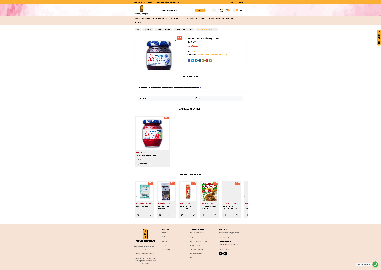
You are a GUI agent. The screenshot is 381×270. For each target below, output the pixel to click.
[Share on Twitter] (192, 60)
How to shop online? (197, 233)
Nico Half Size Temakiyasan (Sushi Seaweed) (230, 208)
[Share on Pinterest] (206, 60)
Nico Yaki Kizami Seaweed (164, 207)
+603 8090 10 (223, 237)
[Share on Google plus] (203, 60)
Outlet (164, 237)
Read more (208, 215)
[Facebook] (221, 253)
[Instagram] (225, 253)
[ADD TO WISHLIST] (150, 163)
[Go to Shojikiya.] (138, 29)
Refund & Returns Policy (198, 241)
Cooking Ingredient (204, 54)
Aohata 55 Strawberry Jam (146, 155)
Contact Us (166, 249)
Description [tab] (190, 76)
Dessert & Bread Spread (220, 54)
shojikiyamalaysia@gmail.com (229, 233)
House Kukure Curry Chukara (209, 207)
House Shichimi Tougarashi (185, 207)
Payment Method (196, 254)
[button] (175, 40)
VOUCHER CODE (379, 37)
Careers (165, 241)
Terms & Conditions (197, 249)
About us (165, 233)
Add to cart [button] (143, 163)
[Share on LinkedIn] (196, 60)
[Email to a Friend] (210, 60)
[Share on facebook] (189, 60)
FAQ (191, 258)
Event (164, 245)
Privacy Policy (195, 245)
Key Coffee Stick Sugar (144, 206)
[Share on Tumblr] (199, 60)
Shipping (193, 237)
